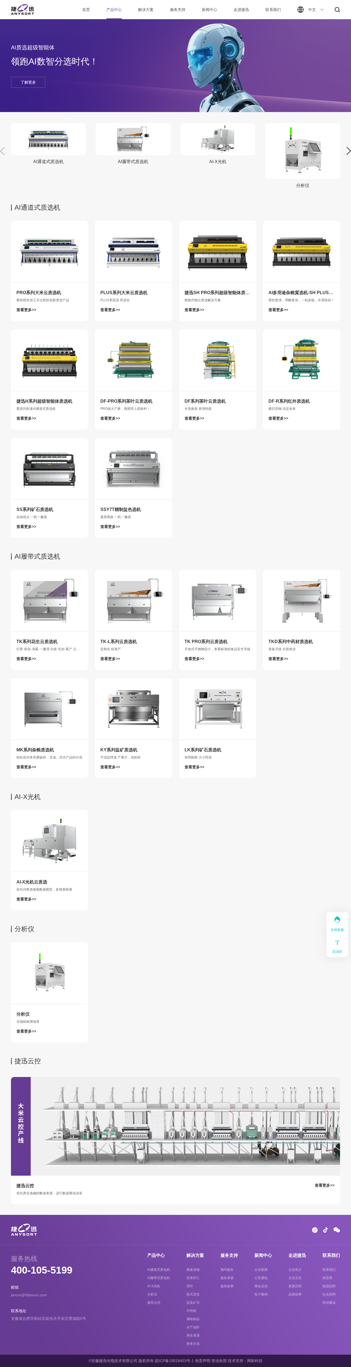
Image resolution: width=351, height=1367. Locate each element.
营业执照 (219, 1361)
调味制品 (193, 1319)
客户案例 (261, 1294)
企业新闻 (261, 1270)
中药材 (191, 1311)
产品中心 (114, 9)
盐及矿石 (193, 1303)
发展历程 (295, 1286)
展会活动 (261, 1286)
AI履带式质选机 (158, 1278)
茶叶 (189, 1286)
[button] (349, 151)
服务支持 (177, 9)
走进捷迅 (241, 9)
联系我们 (273, 9)
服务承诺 (227, 1278)
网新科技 (254, 1361)
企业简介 (295, 1270)
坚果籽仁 (193, 1278)
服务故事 (227, 1286)
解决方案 (146, 9)
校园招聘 (329, 1286)
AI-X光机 (153, 1286)
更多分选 (193, 1344)
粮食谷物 (193, 1270)
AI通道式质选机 (158, 1270)
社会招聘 (329, 1294)
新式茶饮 (193, 1294)
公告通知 (261, 1278)
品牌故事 (295, 1294)
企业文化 (295, 1278)
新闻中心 (209, 9)
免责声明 (202, 1361)
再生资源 (193, 1335)
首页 (86, 9)
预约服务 (227, 1270)
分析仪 (152, 1294)
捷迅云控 (153, 1303)
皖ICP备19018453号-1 (174, 1361)
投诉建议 (329, 1303)
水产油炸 (193, 1327)
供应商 (327, 1278)
